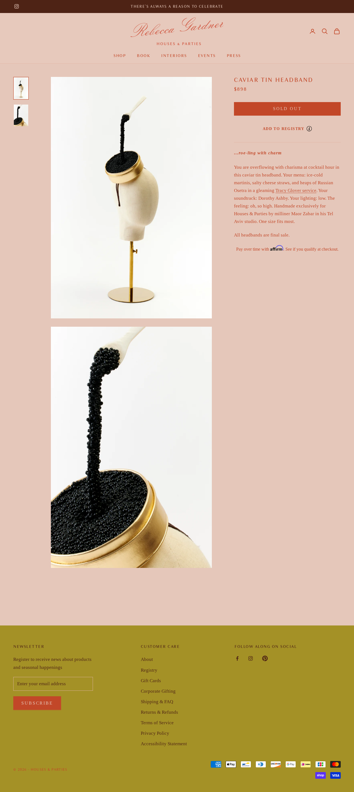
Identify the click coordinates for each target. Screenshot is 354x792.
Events (207, 55)
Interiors (174, 55)
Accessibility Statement (164, 743)
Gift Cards (151, 680)
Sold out (287, 108)
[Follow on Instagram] (16, 6)
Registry (149, 670)
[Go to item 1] (21, 88)
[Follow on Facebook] (237, 658)
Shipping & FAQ (157, 701)
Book (143, 55)
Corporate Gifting (158, 691)
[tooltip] (309, 128)
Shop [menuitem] (119, 55)
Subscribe (37, 703)
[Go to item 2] (21, 115)
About (147, 659)
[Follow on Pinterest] (265, 658)
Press (234, 55)
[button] (324, 31)
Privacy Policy (155, 733)
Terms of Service (157, 722)
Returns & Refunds (159, 712)
